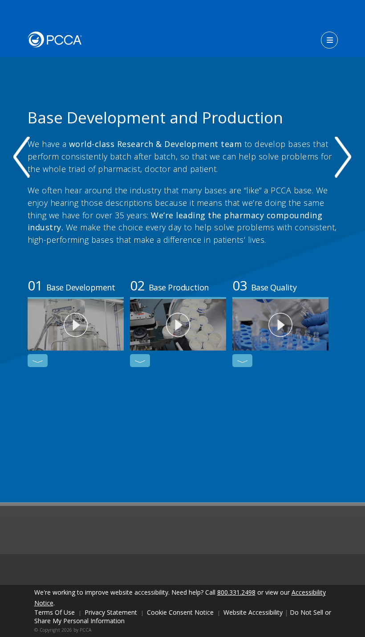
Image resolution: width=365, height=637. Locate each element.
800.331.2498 (236, 592)
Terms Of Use (54, 612)
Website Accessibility (253, 612)
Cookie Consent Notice (180, 612)
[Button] (329, 40)
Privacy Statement (111, 612)
